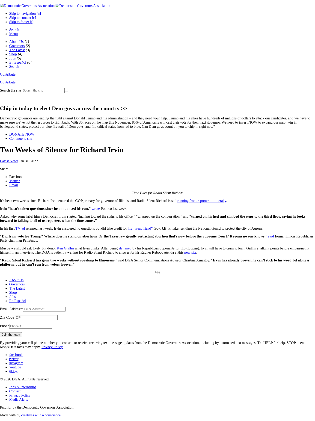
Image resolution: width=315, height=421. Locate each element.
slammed (125, 248)
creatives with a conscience (41, 415)
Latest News (9, 161)
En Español (17, 62)
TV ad (20, 228)
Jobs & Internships (22, 387)
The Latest (17, 50)
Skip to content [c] (22, 18)
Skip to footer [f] (21, 22)
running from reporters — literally (201, 201)
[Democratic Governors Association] (55, 6)
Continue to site (20, 138)
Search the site (10, 90)
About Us (16, 42)
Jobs (12, 58)
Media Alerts (18, 399)
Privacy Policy (52, 347)
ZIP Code (7, 317)
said (271, 236)
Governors (17, 46)
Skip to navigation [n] (25, 13)
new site (190, 252)
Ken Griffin (65, 248)
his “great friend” (140, 228)
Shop (13, 54)
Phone (4, 326)
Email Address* (11, 309)
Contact (15, 391)
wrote (96, 208)
